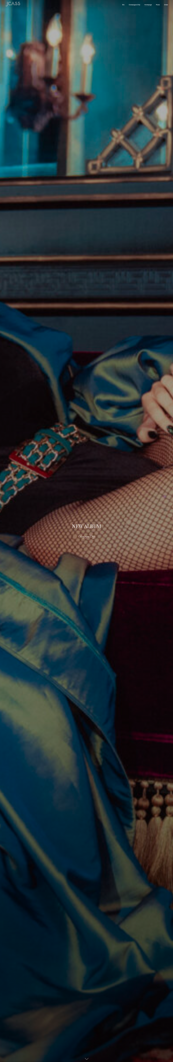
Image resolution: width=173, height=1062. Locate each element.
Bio (123, 5)
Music (158, 5)
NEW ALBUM (86, 526)
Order (166, 5)
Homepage (148, 5)
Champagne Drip (134, 5)
